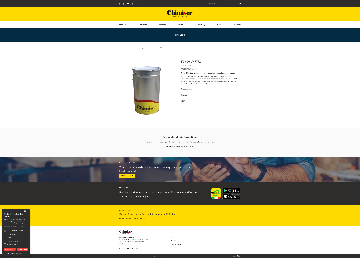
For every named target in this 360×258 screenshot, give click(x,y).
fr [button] (230, 4)
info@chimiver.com (125, 244)
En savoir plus (19, 226)
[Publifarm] (237, 256)
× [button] (27, 211)
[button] (16, 253)
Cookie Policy (159, 256)
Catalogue (185, 95)
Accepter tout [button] (10, 249)
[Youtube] (128, 3)
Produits (162, 25)
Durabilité (143, 25)
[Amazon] (137, 3)
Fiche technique (188, 89)
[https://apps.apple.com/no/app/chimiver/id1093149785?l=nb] (232, 196)
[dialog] (16, 232)
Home (121, 48)
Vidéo (183, 101)
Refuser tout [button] (22, 249)
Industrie (127, 48)
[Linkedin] (132, 3)
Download (182, 25)
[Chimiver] (180, 14)
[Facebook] (119, 3)
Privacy (153, 256)
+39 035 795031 (126, 241)
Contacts (237, 25)
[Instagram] (123, 3)
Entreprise (123, 25)
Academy (201, 25)
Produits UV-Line (136, 48)
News (219, 25)
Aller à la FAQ (127, 176)
